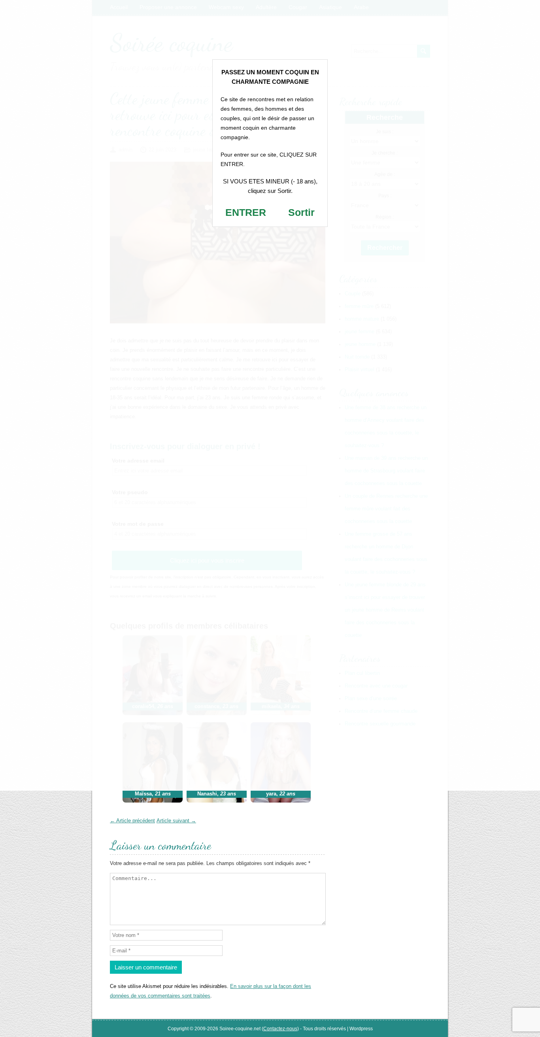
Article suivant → (176, 821)
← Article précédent (132, 821)
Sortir (301, 212)
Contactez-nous (280, 1028)
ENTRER (245, 212)
